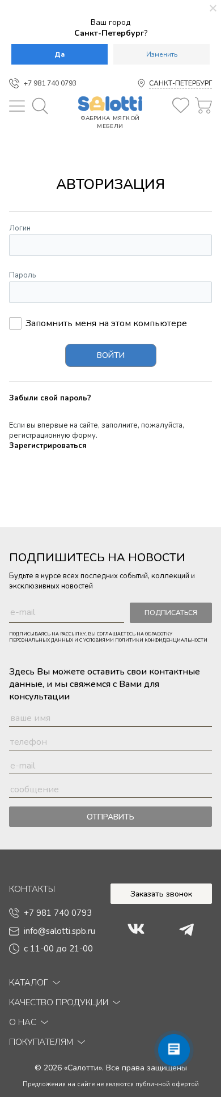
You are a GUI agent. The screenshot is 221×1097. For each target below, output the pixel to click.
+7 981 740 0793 (50, 83)
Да (59, 54)
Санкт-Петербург (180, 83)
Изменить (161, 54)
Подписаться (170, 612)
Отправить (110, 817)
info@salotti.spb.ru (59, 931)
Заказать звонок (161, 894)
